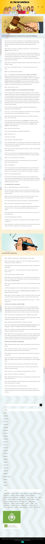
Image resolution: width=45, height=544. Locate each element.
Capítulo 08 (6, 436)
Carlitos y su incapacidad (15, 326)
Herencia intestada (32, 501)
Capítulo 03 (6, 421)
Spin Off (5, 482)
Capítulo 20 (6, 470)
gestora (39, 497)
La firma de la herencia (9, 253)
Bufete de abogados (37, 493)
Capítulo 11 (6, 444)
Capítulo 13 (6, 450)
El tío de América (23, 497)
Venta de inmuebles (37, 507)
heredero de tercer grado (17, 499)
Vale (22, 541)
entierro (28, 497)
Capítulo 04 (6, 424)
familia (32, 497)
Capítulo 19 (6, 467)
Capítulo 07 (6, 433)
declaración (12, 495)
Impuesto (12, 503)
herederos (33, 499)
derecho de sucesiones (7, 497)
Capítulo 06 (6, 430)
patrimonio (13, 505)
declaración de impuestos (30, 495)
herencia (37, 499)
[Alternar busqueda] (38, 6)
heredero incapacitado (26, 499)
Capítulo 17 (6, 462)
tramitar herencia (10, 507)
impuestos (27, 503)
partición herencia (7, 505)
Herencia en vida (17, 501)
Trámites (16, 507)
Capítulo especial (7, 476)
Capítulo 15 (6, 456)
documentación (15, 497)
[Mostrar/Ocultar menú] (42, 6)
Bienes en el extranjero (28, 493)
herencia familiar (24, 501)
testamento (36, 505)
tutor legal (30, 507)
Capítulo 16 (6, 459)
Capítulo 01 (6, 415)
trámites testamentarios (23, 507)
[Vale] (43, 540)
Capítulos (5, 479)
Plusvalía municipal (24, 505)
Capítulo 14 (6, 453)
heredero (9, 499)
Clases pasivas (6, 495)
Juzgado (31, 503)
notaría (32, 290)
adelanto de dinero (7, 493)
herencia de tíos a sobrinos (8, 501)
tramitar (5, 507)
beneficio (17, 493)
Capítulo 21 (6, 473)
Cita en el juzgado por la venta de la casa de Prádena (19, 36)
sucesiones (31, 505)
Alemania (13, 493)
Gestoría (5, 499)
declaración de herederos (20, 495)
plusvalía (17, 505)
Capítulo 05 (6, 427)
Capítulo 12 (6, 447)
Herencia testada (6, 503)
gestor (36, 497)
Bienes (22, 493)
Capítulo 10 (6, 441)
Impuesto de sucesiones (20, 503)
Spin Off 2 (5, 485)
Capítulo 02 (6, 418)
